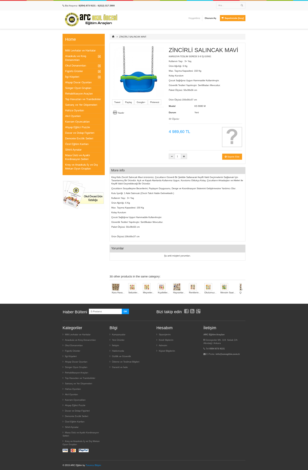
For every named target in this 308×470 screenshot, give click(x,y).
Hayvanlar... (179, 292)
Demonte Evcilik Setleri (79, 138)
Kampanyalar (118, 334)
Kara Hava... (118, 292)
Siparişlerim (165, 334)
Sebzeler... (133, 292)
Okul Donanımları (75, 65)
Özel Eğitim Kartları (77, 144)
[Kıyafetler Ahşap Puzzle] (163, 287)
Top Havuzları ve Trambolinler (83, 99)
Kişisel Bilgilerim (167, 351)
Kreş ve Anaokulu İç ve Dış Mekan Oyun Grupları (81, 166)
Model (172, 106)
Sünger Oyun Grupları (78, 88)
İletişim (115, 345)
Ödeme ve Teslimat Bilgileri (125, 361)
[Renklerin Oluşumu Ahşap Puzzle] (195, 287)
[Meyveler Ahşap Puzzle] (148, 287)
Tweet (117, 102)
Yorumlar (117, 248)
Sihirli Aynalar (73, 149)
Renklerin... (195, 292)
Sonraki (242, 289)
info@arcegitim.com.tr (228, 354)
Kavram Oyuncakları (77, 121)
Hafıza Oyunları (74, 110)
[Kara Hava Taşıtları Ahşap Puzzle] (118, 287)
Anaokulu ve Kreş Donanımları (75, 58)
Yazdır (121, 112)
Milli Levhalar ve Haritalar (80, 50)
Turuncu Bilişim (93, 465)
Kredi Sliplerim (166, 340)
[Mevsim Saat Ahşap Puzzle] (227, 287)
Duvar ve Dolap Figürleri (79, 132)
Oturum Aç (210, 18)
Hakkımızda (118, 351)
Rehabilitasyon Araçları (79, 93)
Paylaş (128, 102)
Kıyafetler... (163, 292)
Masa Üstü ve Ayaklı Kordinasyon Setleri (77, 157)
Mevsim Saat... (227, 292)
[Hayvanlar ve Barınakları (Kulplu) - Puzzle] (179, 287)
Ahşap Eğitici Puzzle (77, 127)
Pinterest (154, 102)
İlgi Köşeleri (72, 76)
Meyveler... (148, 292)
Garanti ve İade (120, 367)
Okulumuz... (210, 292)
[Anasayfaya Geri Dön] (113, 36)
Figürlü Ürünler (74, 71)
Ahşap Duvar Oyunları (78, 82)
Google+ (141, 102)
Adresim (163, 345)
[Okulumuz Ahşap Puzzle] (210, 287)
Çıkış (159, 356)
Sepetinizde (234, 18)
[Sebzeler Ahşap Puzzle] (133, 287)
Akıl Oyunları (73, 116)
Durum (172, 112)
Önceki (110, 289)
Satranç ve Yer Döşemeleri (81, 104)
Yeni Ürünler (118, 340)
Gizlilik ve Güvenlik (121, 356)
